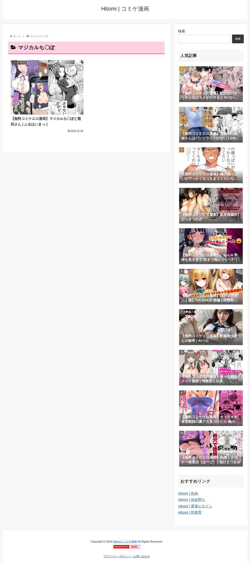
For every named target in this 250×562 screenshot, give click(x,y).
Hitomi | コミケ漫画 (125, 541)
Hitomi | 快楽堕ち (191, 500)
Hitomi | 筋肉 (188, 493)
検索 (181, 31)
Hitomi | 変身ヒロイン (195, 506)
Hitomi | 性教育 (190, 512)
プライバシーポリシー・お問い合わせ (126, 556)
